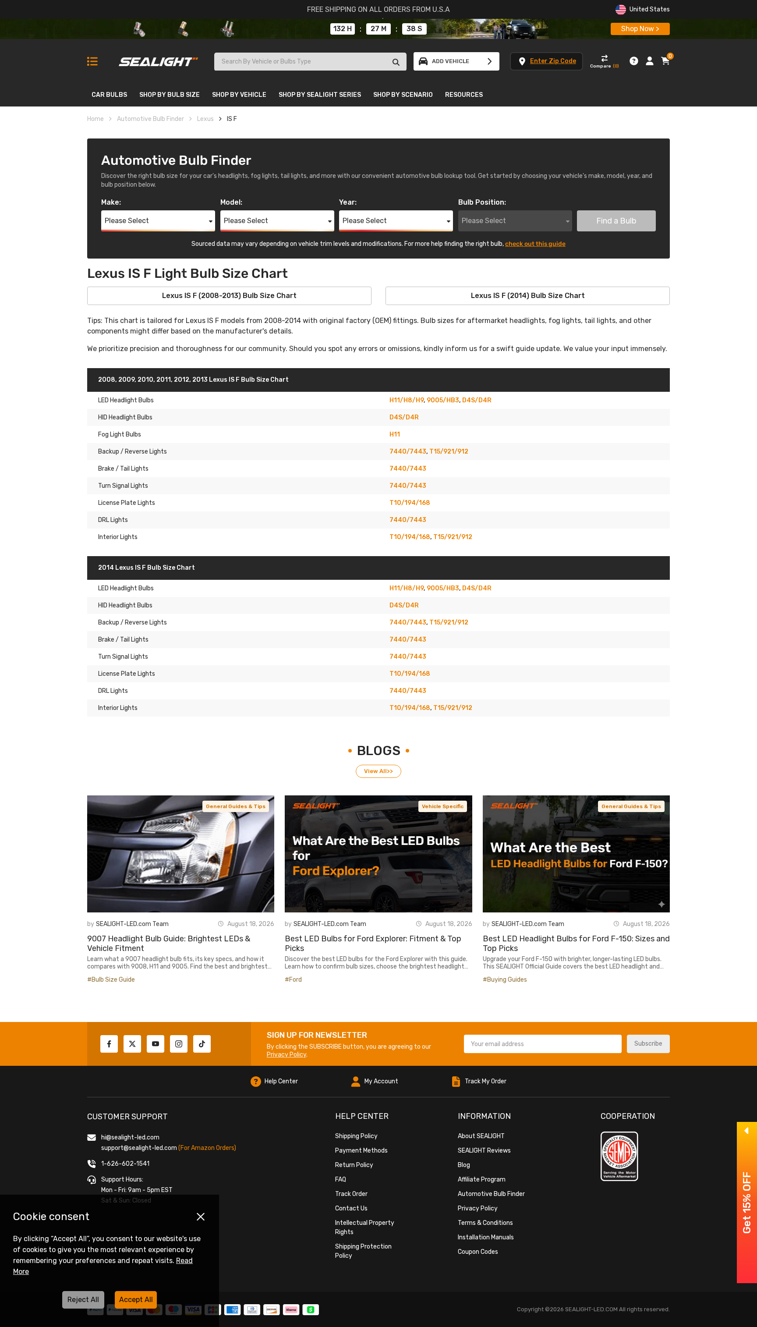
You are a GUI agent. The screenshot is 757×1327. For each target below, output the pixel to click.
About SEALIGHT (481, 1136)
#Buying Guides (505, 979)
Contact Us (351, 1208)
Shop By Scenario (403, 95)
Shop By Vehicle (239, 95)
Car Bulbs (109, 95)
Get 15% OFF (747, 1203)
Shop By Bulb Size (169, 95)
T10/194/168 (409, 503)
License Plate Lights (126, 503)
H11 (394, 434)
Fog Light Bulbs (119, 434)
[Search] (396, 62)
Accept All (136, 1299)
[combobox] (158, 220)
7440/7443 (407, 451)
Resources (464, 95)
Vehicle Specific (442, 806)
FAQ (340, 1179)
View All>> (378, 771)
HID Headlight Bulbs (125, 417)
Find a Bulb (616, 221)
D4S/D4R (477, 400)
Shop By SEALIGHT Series (320, 95)
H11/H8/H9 (406, 400)
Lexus (205, 119)
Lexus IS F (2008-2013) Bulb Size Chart (229, 295)
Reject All (83, 1299)
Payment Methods (361, 1150)
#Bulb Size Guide (111, 979)
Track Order (351, 1194)
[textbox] (158, 220)
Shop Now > (640, 29)
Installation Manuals (486, 1237)
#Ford (293, 979)
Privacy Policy (286, 1054)
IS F (232, 119)
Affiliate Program (482, 1179)
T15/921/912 (448, 451)
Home (95, 119)
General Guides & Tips (235, 806)
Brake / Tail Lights (123, 468)
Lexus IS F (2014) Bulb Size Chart (528, 295)
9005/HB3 (443, 400)
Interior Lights (118, 537)
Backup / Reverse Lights (132, 451)
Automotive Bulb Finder (150, 119)
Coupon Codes (478, 1252)
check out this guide (535, 244)
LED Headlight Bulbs (126, 400)
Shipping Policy (356, 1136)
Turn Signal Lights (123, 486)
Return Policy (354, 1165)
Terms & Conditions (485, 1223)
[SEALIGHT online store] (159, 57)
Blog (464, 1165)
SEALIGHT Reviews (484, 1150)
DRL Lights (113, 520)
